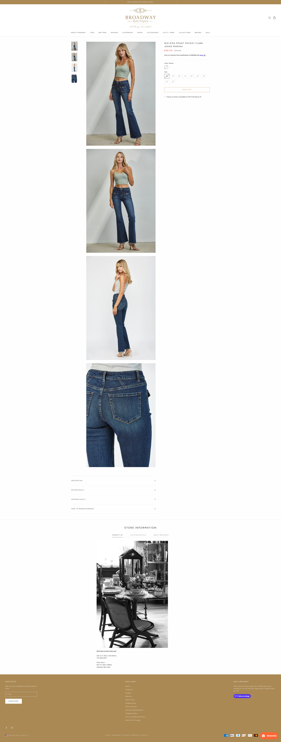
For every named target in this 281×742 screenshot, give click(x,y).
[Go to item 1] (74, 46)
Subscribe (13, 701)
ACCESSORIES (153, 32)
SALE (208, 32)
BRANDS (198, 32)
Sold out (187, 90)
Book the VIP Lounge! (132, 720)
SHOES (140, 32)
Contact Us (129, 690)
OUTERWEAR (127, 32)
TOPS (92, 32)
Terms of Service (131, 707)
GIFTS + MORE (169, 32)
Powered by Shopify (139, 735)
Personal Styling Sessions (134, 710)
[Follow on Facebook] (6, 728)
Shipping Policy (130, 703)
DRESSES (114, 32)
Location (128, 693)
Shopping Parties (131, 713)
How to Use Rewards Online (135, 717)
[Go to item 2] (74, 56)
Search (127, 686)
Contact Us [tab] (117, 535)
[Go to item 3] (74, 67)
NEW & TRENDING (78, 32)
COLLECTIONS (184, 32)
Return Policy (129, 700)
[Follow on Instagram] (12, 728)
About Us (128, 696)
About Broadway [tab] (161, 535)
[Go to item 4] (74, 78)
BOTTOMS (102, 32)
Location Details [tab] (138, 535)
